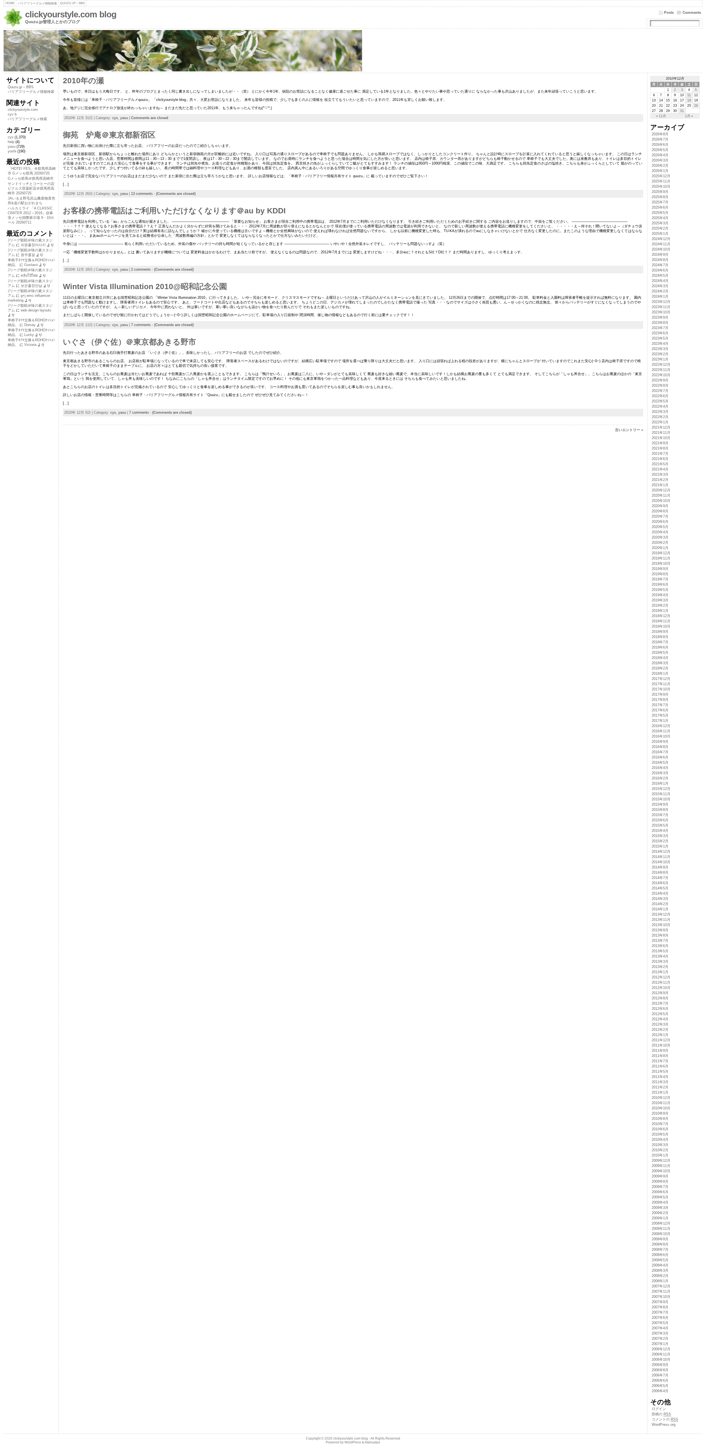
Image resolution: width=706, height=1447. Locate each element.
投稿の (661, 1414)
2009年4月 (660, 1202)
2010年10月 (661, 1108)
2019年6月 (660, 584)
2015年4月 (660, 831)
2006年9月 (660, 1365)
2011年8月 (660, 1056)
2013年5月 (660, 951)
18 (689, 100)
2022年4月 (660, 406)
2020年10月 (661, 501)
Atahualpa (372, 1442)
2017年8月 (660, 700)
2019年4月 (660, 595)
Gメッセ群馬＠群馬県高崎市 (31, 178)
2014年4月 (660, 893)
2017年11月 (661, 684)
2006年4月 (660, 1391)
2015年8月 (660, 810)
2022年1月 (660, 422)
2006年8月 (660, 1370)
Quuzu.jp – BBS (21, 87)
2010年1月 (660, 1155)
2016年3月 (660, 773)
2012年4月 (660, 1019)
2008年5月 (660, 1260)
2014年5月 (660, 888)
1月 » (689, 116)
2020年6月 (660, 522)
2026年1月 (660, 171)
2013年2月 (660, 967)
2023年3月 (660, 349)
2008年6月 (660, 1255)
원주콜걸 (28, 255)
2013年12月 (661, 914)
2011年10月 (661, 1045)
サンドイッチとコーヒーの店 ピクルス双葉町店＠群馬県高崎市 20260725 (31, 188)
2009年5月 (660, 1197)
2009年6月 (660, 1192)
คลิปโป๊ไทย (29, 275)
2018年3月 (660, 663)
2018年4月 (660, 658)
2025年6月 (660, 207)
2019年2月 (660, 605)
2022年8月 (660, 385)
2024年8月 (660, 260)
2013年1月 (660, 972)
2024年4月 (660, 281)
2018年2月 (660, 668)
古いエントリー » (629, 430)
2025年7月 (660, 202)
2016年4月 (660, 768)
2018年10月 (661, 626)
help (11, 142)
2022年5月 (660, 401)
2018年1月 (660, 673)
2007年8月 (660, 1307)
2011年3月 (660, 1082)
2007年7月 (660, 1312)
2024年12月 (661, 239)
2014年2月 (660, 904)
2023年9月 (660, 317)
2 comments (141, 269)
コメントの (665, 1419)
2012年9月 (660, 993)
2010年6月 (660, 1129)
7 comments (141, 325)
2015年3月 (660, 836)
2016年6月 (660, 757)
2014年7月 (660, 878)
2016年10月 (661, 736)
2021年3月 (660, 474)
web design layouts (36, 310)
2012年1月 (660, 1035)
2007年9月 (660, 1302)
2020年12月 (661, 490)
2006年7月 (660, 1375)
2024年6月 (660, 270)
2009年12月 (661, 1160)
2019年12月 (661, 553)
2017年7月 (660, 705)
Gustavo (31, 265)
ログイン (659, 1409)
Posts (669, 12)
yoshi (12, 151)
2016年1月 (660, 783)
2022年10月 (661, 375)
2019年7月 (660, 579)
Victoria (30, 345)
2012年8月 (660, 998)
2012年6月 (660, 1009)
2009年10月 (661, 1171)
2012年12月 (661, 977)
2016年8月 (660, 747)
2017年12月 (661, 679)
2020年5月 (660, 527)
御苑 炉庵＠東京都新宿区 (109, 135)
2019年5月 (660, 590)
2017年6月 (660, 710)
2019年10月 (661, 563)
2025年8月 (660, 197)
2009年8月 (660, 1181)
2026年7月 (660, 139)
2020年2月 (660, 542)
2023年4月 (660, 343)
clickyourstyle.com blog (70, 14)
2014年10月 (661, 862)
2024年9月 (660, 254)
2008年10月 (661, 1234)
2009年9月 (660, 1176)
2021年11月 (661, 433)
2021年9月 (660, 443)
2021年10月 (661, 438)
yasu (11, 146)
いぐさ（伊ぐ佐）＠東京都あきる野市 (129, 342)
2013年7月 (660, 940)
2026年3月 (660, 160)
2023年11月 (661, 307)
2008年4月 (660, 1265)
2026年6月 (660, 144)
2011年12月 (661, 1040)
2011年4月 (660, 1077)
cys (11, 137)
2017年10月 (661, 689)
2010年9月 (660, 1113)
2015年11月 (661, 794)
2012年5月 (660, 1014)
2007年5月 (660, 1323)
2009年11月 (661, 1166)
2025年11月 (661, 181)
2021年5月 (660, 464)
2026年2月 (660, 165)
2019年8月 (660, 574)
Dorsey (30, 325)
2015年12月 (661, 789)
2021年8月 (660, 448)
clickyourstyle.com (23, 109)
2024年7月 (660, 265)
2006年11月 (661, 1354)
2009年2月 (660, 1213)
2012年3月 (660, 1024)
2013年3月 (660, 961)
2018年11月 (661, 621)
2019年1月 (660, 611)
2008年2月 (660, 1276)
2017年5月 (660, 715)
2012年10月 (661, 988)
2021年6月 (660, 459)
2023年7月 (660, 328)
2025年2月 (660, 228)
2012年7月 (660, 1003)
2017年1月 (660, 721)
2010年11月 (661, 1103)
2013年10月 (661, 925)
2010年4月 (660, 1139)
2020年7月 (660, 516)
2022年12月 (661, 364)
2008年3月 (660, 1270)
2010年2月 (660, 1150)
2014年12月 (661, 851)
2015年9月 (660, 804)
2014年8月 (660, 872)
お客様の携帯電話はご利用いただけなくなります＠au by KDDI (174, 210)
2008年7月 (660, 1249)
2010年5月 (660, 1134)
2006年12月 (661, 1349)
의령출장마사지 (33, 245)
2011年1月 (660, 1092)
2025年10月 (661, 186)
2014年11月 (661, 857)
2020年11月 (661, 495)
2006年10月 (661, 1359)
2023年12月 (661, 302)
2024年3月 (660, 286)
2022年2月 (660, 417)
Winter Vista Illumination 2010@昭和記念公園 (145, 286)
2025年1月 (660, 234)
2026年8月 (660, 134)
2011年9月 (660, 1050)
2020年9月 (660, 506)
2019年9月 (660, 569)
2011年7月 (660, 1061)
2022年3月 (660, 412)
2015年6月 (660, 820)
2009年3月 (660, 1208)
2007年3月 (660, 1333)
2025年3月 (660, 223)
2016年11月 (661, 731)
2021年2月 (660, 480)
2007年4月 (660, 1328)
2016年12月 (661, 726)
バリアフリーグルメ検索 (27, 119)
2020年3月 (660, 537)
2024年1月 (660, 296)
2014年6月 (660, 883)
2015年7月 (660, 815)
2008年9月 (660, 1239)
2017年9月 (660, 694)
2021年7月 (660, 453)
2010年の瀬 (83, 80)
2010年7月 (660, 1124)
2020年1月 (660, 548)
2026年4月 (660, 155)
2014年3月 (660, 899)
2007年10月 (661, 1297)
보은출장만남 (31, 286)
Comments (692, 12)
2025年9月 (660, 192)
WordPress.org (663, 1424)
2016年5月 (660, 762)
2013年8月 (660, 935)
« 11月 (661, 116)
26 (696, 105)
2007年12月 (661, 1286)
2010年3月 (660, 1145)
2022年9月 (660, 380)
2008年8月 (660, 1244)
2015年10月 (661, 799)
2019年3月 (660, 600)
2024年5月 (660, 275)
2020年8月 (660, 511)
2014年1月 (660, 909)
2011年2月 (660, 1087)
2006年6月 (660, 1380)
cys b (12, 114)
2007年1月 (660, 1344)
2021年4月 (660, 469)
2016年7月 (660, 752)
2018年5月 (660, 652)
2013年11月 (661, 920)
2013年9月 (660, 930)
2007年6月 (660, 1318)
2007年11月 (661, 1291)
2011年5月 (660, 1071)
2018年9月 (660, 632)
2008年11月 (661, 1229)
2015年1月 (660, 846)
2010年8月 (660, 1119)
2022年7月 (660, 391)
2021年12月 (661, 427)
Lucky (29, 335)
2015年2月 (660, 841)
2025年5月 (660, 213)
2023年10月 (661, 312)
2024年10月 (661, 249)
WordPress (352, 1442)
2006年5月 (660, 1386)
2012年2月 (660, 1030)
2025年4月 (660, 218)
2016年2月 (660, 778)
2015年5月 (660, 825)
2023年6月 (660, 333)
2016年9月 (660, 741)
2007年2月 (660, 1338)
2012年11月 (661, 982)
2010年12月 (661, 1098)
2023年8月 (660, 323)
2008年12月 (661, 1223)
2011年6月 (660, 1066)
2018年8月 (660, 637)
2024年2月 (660, 291)
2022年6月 (660, 396)
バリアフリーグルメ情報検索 (31, 92)
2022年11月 (661, 370)
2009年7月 (660, 1187)
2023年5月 (660, 338)
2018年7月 (660, 642)
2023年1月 (660, 359)
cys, (116, 118)
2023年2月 (660, 354)
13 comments (142, 194)
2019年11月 (661, 558)
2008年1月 (660, 1281)
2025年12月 (661, 176)
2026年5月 (660, 150)
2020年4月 (660, 532)
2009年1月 (660, 1218)
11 (689, 95)
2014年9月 (660, 867)
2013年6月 (660, 946)
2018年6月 (660, 647)
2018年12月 (661, 616)
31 (682, 110)
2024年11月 (661, 244)
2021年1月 (660, 485)
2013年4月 (660, 956)
